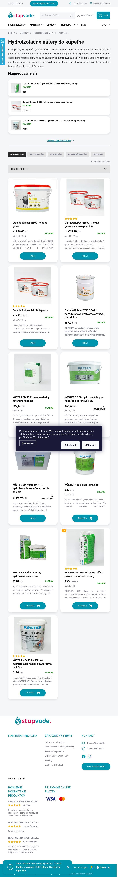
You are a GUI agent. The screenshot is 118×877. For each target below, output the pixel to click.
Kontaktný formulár (96, 766)
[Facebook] (84, 756)
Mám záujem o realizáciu (44, 3)
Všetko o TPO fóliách (54, 765)
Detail (32, 256)
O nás (10, 3)
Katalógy (49, 760)
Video (18, 3)
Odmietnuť (70, 445)
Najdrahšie (56, 154)
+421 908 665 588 (95, 748)
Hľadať (71, 15)
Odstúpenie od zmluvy (55, 742)
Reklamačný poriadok (54, 751)
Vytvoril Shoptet (81, 867)
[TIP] (85, 549)
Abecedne (98, 154)
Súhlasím (90, 445)
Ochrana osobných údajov (56, 756)
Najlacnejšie (37, 154)
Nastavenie (28, 443)
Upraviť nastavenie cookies (81, 873)
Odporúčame (17, 154)
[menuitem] (17, 25)
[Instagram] (89, 756)
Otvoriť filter (19, 169)
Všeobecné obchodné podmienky (59, 747)
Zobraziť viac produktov (59, 141)
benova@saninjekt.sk (96, 743)
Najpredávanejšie (77, 154)
